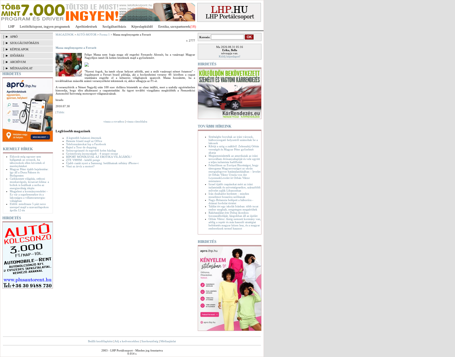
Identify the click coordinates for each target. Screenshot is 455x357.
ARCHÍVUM (18, 61)
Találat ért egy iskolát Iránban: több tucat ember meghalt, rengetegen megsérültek (233, 208)
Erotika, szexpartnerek (174, 26)
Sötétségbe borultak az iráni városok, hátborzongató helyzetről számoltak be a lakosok (233, 140)
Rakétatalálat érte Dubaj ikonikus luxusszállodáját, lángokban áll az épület (233, 214)
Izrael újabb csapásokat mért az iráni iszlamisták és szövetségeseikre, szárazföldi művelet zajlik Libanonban (234, 187)
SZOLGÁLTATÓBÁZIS (24, 43)
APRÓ (14, 36)
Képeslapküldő (142, 26)
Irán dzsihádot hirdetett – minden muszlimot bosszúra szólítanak (229, 195)
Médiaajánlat (168, 341)
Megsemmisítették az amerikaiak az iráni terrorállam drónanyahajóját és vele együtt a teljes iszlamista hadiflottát (234, 159)
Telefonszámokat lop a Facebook (86, 144)
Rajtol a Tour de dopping (81, 147)
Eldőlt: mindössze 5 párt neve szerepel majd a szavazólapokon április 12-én (29, 207)
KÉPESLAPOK (19, 49)
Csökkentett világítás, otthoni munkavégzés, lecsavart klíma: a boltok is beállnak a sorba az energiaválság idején (29, 183)
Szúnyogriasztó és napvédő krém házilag (91, 150)
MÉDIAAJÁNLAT (21, 68)
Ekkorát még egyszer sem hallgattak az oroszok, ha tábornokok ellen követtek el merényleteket (27, 161)
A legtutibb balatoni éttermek (83, 137)
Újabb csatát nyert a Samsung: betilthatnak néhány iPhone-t (102, 163)
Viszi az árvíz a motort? (80, 166)
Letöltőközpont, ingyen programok (45, 26)
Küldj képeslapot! (229, 56)
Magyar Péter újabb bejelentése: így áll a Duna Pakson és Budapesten (29, 172)
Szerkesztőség (149, 341)
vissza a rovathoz (113, 121)
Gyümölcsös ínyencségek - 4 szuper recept (92, 153)
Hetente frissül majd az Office (84, 141)
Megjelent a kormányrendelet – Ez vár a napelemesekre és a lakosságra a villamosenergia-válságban (29, 196)
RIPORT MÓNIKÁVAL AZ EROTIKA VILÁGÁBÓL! (99, 156)
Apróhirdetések (86, 26)
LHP (11, 26)
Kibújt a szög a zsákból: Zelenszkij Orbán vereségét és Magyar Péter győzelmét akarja (234, 149)
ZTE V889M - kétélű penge (83, 160)
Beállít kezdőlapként (100, 341)
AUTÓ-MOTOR (86, 34)
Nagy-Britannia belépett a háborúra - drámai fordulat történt (231, 201)
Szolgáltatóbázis (114, 26)
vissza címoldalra (136, 121)
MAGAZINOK (65, 34)
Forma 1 (105, 34)
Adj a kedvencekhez (127, 341)
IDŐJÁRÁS (17, 55)
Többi (60, 112)
